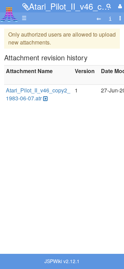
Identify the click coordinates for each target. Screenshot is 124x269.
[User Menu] (119, 6)
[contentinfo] (110, 18)
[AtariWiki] (9, 12)
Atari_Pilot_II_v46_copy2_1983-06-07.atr (38, 94)
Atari (9, 14)
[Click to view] (45, 98)
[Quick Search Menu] (108, 5)
